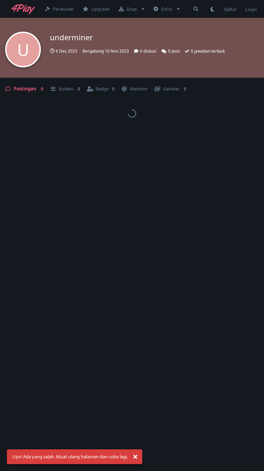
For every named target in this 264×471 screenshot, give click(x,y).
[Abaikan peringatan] (135, 457)
